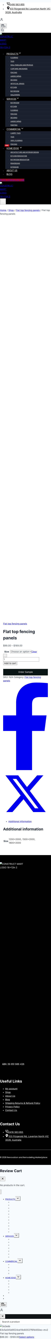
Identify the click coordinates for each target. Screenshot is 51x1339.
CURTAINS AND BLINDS (18, 69)
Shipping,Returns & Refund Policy (22, 1103)
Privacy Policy (12, 1106)
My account (11, 1088)
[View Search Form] (2, 30)
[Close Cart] (2, 1179)
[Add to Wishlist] (5, 655)
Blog (7, 1099)
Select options (26, 1337)
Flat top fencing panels (15, 623)
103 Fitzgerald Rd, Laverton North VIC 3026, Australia (27, 10)
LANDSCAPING (15, 76)
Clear (34, 651)
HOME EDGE (10, 1278)
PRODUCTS (10, 1199)
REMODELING (15, 163)
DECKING (13, 80)
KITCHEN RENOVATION (18, 156)
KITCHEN (13, 87)
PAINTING (13, 125)
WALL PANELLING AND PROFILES (21, 65)
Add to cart (10, 663)
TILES (12, 61)
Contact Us (11, 1110)
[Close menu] (0, 1192)
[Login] (25, 20)
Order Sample (25, 672)
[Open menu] (3, 201)
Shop (8, 1092)
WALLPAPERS (15, 95)
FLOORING (14, 57)
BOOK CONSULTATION (12, 180)
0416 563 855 (17, 4)
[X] (25, 815)
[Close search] (2, 1316)
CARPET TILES (15, 133)
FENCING (13, 72)
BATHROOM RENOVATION (19, 160)
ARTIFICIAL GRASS (17, 83)
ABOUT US (12, 170)
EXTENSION (14, 167)
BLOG (9, 174)
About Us (10, 1096)
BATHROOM (14, 91)
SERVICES (9, 1236)
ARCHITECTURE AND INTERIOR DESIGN (24, 152)
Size (6, 651)
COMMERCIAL (11, 1261)
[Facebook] (25, 769)
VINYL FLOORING (16, 140)
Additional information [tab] (20, 821)
